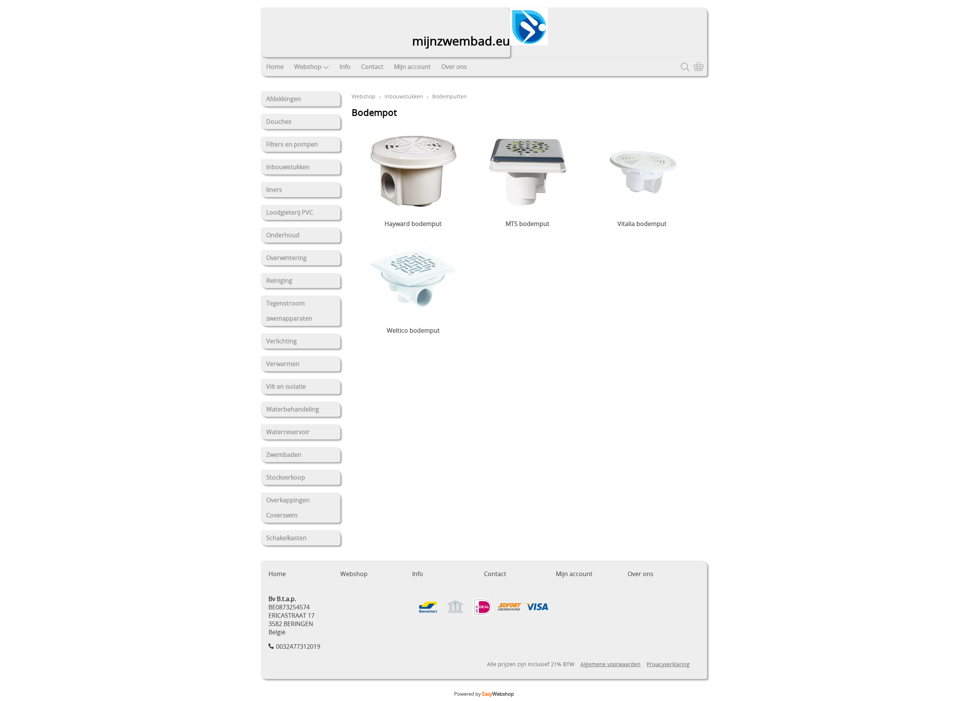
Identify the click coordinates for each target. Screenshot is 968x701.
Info (345, 66)
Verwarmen (282, 364)
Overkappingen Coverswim (288, 507)
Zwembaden (283, 454)
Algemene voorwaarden (610, 664)
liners (274, 189)
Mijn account (412, 66)
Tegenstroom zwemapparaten (289, 310)
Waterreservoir (288, 432)
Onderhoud (282, 235)
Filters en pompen (292, 144)
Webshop (307, 66)
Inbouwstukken (288, 167)
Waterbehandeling (292, 409)
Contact (372, 66)
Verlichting (281, 341)
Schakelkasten (286, 538)
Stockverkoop (285, 477)
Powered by (484, 693)
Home (275, 66)
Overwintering (286, 258)
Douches (279, 121)
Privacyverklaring (668, 664)
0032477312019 (298, 646)
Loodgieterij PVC (289, 212)
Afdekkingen (283, 99)
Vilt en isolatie (286, 386)
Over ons (454, 66)
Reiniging (279, 280)
